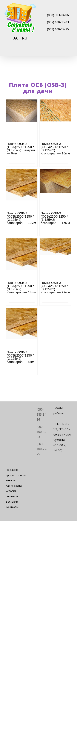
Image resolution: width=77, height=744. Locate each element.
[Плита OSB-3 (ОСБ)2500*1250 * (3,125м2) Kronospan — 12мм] (21, 179)
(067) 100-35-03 (58, 22)
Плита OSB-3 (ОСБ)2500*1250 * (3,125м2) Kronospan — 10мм (55, 148)
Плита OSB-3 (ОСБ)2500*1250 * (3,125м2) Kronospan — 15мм (55, 218)
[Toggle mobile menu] (69, 51)
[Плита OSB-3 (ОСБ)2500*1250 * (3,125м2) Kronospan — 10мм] (55, 109)
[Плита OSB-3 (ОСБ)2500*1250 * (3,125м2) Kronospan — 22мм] (55, 248)
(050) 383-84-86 (58, 15)
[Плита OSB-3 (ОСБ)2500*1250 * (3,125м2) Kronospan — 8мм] (21, 318)
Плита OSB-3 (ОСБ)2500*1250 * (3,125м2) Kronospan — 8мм (20, 357)
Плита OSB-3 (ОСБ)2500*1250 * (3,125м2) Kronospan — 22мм (55, 287)
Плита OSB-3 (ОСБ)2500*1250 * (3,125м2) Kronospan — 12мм (21, 218)
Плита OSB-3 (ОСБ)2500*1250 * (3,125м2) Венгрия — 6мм (21, 148)
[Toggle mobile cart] (56, 51)
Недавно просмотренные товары (15, 475)
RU (24, 38)
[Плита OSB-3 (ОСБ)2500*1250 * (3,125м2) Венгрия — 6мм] (21, 109)
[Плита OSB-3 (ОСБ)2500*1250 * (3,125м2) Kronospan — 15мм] (55, 179)
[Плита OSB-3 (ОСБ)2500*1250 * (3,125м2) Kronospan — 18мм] (21, 248)
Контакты (12, 507)
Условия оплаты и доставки (12, 496)
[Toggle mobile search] (63, 51)
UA (15, 38)
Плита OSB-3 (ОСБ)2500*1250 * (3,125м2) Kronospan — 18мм (21, 287)
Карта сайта (14, 485)
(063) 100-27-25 (58, 29)
